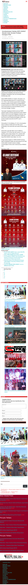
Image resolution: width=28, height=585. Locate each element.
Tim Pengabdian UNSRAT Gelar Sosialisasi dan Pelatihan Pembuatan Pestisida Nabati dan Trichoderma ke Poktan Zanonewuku (14, 257)
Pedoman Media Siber (5, 491)
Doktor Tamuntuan (17, 247)
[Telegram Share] (4, 276)
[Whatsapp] (4, 277)
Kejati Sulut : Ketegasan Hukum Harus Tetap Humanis (12, 527)
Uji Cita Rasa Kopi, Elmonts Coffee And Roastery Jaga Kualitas (14, 502)
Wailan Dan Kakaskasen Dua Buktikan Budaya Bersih (12, 532)
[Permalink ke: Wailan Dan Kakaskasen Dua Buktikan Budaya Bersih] (15, 379)
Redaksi (13, 492)
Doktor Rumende (8, 247)
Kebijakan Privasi (14, 491)
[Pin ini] (4, 275)
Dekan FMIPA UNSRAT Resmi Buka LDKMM (13, 254)
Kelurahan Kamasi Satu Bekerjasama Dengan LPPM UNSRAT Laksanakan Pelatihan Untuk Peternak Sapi (14, 261)
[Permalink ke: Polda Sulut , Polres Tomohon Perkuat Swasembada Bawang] (15, 313)
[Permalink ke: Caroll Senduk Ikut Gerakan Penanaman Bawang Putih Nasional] (15, 291)
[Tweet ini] (4, 273)
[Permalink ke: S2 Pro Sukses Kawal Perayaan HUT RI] (15, 356)
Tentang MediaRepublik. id (6, 492)
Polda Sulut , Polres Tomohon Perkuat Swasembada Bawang (13, 524)
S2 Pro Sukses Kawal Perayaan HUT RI (13, 368)
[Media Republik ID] (6, 1)
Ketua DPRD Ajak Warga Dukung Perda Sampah (10, 514)
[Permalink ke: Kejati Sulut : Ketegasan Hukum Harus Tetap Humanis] (15, 335)
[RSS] (4, 270)
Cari (1, 484)
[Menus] (26, 1)
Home (3, 26)
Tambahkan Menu (6, 562)
